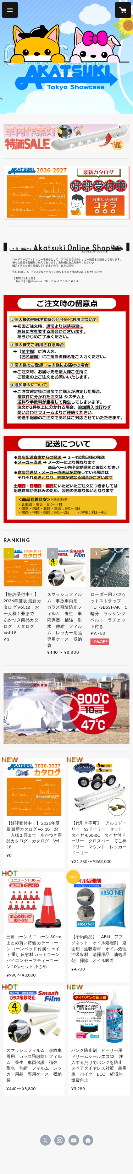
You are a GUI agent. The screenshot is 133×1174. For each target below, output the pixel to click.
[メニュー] (10, 10)
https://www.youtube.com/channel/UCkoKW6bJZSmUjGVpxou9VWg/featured (73, 1140)
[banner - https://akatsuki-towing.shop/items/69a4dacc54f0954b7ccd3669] (66, 192)
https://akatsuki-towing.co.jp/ (88, 1140)
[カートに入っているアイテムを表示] (123, 10)
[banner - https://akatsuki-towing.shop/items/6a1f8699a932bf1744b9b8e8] (66, 137)
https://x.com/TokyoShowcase (45, 1140)
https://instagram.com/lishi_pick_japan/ (59, 1140)
